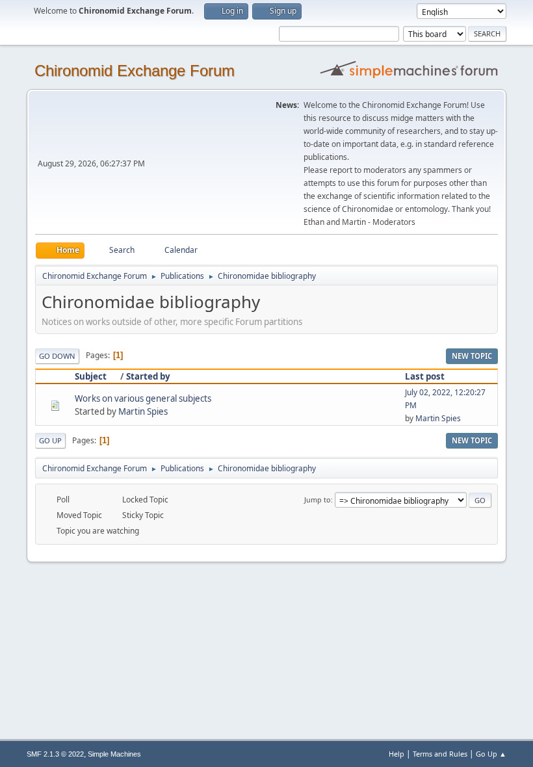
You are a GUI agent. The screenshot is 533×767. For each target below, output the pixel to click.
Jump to (317, 499)
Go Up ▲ (491, 754)
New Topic (472, 356)
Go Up (50, 440)
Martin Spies (143, 411)
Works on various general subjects (143, 398)
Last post (425, 376)
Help (396, 754)
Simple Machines (114, 754)
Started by (148, 376)
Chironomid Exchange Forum (134, 70)
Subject (91, 376)
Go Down (57, 356)
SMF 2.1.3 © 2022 (55, 754)
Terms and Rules (440, 754)
